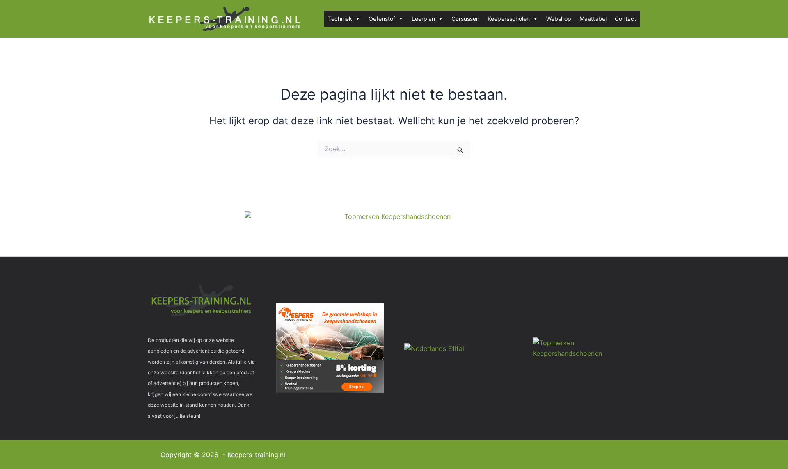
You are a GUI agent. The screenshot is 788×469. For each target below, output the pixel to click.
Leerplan (423, 18)
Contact (625, 18)
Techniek (340, 18)
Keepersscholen (509, 18)
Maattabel (593, 18)
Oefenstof (382, 18)
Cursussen (465, 18)
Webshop (558, 18)
